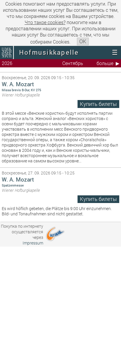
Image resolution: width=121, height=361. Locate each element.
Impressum (33, 243)
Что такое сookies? (45, 22)
